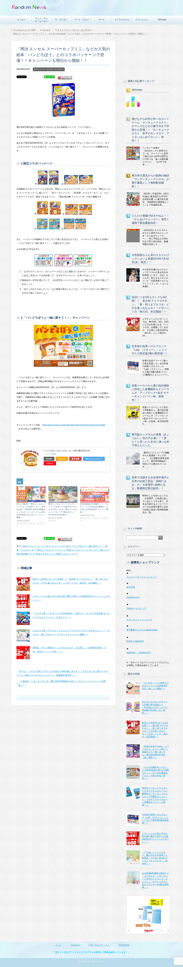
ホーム (58, 945)
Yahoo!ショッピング (136, 608)
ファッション (141, 19)
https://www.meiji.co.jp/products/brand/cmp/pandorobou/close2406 (73, 425)
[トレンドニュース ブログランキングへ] (64, 78)
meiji (24, 546)
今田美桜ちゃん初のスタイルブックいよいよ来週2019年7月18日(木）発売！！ (150, 259)
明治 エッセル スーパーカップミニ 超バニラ (88, 550)
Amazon (62, 459)
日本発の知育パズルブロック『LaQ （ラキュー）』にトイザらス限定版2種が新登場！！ (150, 350)
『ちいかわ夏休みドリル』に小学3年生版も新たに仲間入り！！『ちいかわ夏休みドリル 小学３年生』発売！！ (155, 773)
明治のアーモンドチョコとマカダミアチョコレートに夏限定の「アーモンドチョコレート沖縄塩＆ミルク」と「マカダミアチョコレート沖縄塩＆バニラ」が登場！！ (155, 796)
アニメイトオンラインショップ (141, 577)
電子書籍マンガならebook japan (141, 630)
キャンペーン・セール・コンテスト (49, 69)
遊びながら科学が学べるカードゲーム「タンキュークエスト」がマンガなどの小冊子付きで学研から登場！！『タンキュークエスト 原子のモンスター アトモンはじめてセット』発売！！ (150, 129)
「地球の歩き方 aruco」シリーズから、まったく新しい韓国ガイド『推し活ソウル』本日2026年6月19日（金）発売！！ (155, 752)
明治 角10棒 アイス (25, 554)
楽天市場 (75, 459)
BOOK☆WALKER (135, 641)
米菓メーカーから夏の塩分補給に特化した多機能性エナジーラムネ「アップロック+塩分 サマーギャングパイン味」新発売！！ (150, 392)
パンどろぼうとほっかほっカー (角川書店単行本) (66, 450)
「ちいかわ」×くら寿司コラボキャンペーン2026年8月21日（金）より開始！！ (155, 686)
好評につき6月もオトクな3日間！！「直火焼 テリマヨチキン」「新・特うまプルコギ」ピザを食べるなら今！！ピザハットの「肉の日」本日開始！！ (150, 304)
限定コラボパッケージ (67, 554)
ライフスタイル (121, 19)
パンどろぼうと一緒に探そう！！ (88, 546)
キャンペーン (34, 546)
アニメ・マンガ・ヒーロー (41, 19)
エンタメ (21, 19)
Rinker (54, 454)
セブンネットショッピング (139, 620)
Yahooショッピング (93, 459)
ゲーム (101, 19)
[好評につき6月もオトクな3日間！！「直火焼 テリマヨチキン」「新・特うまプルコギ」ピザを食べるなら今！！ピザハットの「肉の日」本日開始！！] (23, 584)
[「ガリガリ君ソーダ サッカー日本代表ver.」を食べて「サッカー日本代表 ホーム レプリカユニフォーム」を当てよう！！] (23, 618)
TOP (24, 30)
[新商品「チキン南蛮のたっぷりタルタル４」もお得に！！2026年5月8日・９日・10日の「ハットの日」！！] (23, 652)
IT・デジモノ (61, 19)
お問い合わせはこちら (99, 945)
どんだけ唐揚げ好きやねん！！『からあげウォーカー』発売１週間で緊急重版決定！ (150, 219)
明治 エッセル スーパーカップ (51, 550)
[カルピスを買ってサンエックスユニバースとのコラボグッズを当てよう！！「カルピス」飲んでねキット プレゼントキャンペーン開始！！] (23, 635)
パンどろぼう (64, 546)
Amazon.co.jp (132, 597)
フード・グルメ (81, 19)
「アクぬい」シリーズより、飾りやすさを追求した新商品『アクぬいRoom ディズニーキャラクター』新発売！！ (155, 858)
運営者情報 (124, 945)
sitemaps (162, 19)
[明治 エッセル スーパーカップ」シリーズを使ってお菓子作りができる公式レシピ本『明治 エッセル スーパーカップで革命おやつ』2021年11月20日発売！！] (63, 494)
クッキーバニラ (49, 546)
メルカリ (50, 463)
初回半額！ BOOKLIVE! (138, 652)
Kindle (49, 459)
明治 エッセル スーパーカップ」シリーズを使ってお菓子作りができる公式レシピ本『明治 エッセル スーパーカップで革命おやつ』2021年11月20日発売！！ (62, 509)
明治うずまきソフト (45, 554)
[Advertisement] (147, 57)
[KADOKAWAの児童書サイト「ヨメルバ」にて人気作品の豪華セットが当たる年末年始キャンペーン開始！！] (94, 494)
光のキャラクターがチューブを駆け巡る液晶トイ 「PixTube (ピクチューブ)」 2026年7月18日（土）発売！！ (155, 707)
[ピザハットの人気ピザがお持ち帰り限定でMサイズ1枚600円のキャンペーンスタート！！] (23, 601)
